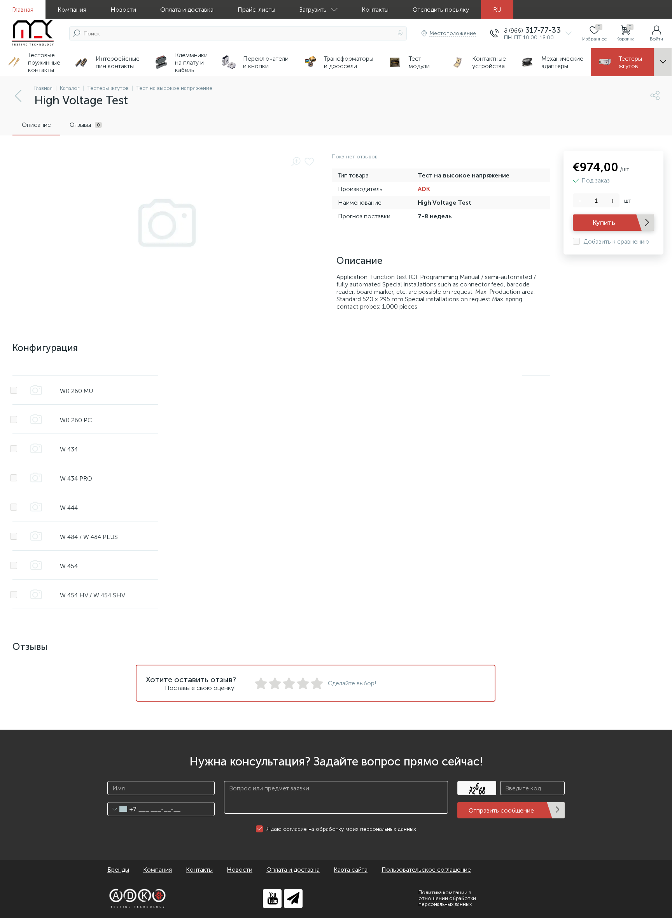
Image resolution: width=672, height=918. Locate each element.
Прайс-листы (256, 9)
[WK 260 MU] (36, 390)
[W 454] (36, 565)
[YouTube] (272, 898)
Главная (22, 9)
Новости (123, 9)
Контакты (375, 9)
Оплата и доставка (187, 9)
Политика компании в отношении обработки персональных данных (447, 898)
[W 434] (36, 448)
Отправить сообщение (501, 810)
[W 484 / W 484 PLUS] (36, 535)
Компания (72, 9)
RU (497, 9)
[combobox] (122, 809)
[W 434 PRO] (36, 477)
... (663, 62)
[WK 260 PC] (36, 419)
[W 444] (36, 506)
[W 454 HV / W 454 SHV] (36, 594)
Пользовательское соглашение (426, 869)
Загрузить (313, 9)
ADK (424, 189)
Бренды (118, 869)
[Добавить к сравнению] (13, 390)
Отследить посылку (441, 9)
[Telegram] (293, 898)
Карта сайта (351, 869)
